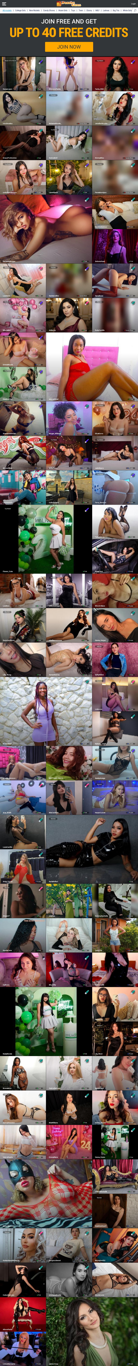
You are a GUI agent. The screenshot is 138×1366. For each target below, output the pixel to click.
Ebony (89, 10)
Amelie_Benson (9, 778)
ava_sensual (53, 399)
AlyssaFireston (9, 1123)
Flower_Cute (8, 571)
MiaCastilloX (53, 813)
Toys (73, 10)
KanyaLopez (7, 89)
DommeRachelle (101, 916)
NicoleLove (99, 1295)
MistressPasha (55, 89)
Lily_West (98, 1054)
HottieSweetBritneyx (11, 1260)
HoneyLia (98, 1019)
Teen (81, 10)
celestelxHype (54, 606)
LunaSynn (6, 296)
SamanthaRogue (9, 261)
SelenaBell (53, 158)
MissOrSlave (100, 606)
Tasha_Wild (99, 89)
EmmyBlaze (53, 1157)
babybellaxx (99, 1088)
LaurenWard (7, 503)
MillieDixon (53, 468)
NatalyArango (100, 778)
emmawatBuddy (55, 1295)
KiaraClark (99, 571)
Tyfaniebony (99, 537)
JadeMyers (99, 468)
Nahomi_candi (100, 744)
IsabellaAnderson (10, 192)
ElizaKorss (99, 434)
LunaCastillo (7, 847)
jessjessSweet (55, 1260)
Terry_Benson (100, 503)
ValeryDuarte (8, 1157)
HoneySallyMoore (56, 950)
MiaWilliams (53, 1123)
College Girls (20, 10)
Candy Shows (49, 10)
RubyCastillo (100, 330)
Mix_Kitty (52, 985)
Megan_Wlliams (55, 434)
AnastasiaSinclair (9, 434)
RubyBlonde (7, 1054)
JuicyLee (98, 950)
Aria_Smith (7, 813)
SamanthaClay (54, 675)
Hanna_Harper (100, 640)
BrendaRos (7, 1088)
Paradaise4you (100, 192)
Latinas (106, 10)
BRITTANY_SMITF (56, 778)
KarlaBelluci (53, 882)
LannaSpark (53, 192)
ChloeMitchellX (101, 1192)
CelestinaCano (8, 1295)
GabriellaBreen (55, 1088)
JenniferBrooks (101, 123)
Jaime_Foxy (53, 1364)
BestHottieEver (101, 227)
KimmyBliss (99, 158)
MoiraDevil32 (100, 1260)
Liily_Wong (7, 675)
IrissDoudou (7, 123)
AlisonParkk (7, 1329)
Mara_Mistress (8, 1226)
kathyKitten (99, 675)
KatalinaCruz (7, 399)
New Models (34, 10)
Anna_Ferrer (8, 882)
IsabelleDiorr (54, 503)
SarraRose (99, 296)
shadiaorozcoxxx (55, 640)
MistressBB (99, 985)
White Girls (127, 10)
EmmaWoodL (8, 365)
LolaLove (98, 709)
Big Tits (116, 10)
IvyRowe (6, 985)
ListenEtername (9, 1364)
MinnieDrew (7, 468)
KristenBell (7, 744)
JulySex (52, 916)
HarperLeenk (100, 813)
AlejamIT (6, 916)
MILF (97, 10)
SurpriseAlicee (9, 640)
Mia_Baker (7, 330)
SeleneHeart (100, 261)
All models (7, 10)
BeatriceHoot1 (100, 1226)
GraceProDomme (10, 158)
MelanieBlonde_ (55, 123)
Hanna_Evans (100, 1157)
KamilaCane (7, 950)
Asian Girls (62, 10)
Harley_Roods (100, 1123)
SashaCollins (54, 296)
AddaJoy (52, 330)
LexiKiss (6, 606)
